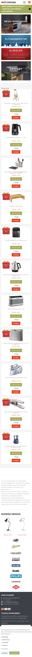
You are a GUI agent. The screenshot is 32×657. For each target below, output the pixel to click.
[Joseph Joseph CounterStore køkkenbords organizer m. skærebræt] (16, 164)
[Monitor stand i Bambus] (16, 198)
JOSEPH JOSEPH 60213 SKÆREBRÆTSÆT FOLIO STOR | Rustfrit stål (16, 344)
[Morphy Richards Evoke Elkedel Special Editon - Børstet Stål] (16, 267)
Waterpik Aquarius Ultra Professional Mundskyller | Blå (16, 447)
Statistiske (4, 645)
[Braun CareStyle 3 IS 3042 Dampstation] (16, 369)
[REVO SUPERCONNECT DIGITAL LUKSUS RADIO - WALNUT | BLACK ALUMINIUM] (22, 524)
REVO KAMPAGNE (16, 21)
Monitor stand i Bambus (16, 206)
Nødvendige (5, 637)
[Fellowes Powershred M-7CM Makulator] (16, 232)
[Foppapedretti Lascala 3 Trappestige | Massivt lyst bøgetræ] (16, 95)
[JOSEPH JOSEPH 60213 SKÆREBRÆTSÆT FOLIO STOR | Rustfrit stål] (16, 335)
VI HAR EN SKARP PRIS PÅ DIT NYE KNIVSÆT (16, 72)
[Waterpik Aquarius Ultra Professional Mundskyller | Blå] (16, 438)
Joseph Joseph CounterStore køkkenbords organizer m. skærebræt (16, 172)
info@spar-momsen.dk (12, 602)
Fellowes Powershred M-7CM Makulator (16, 240)
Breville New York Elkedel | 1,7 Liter (16, 137)
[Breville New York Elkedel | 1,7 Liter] (16, 129)
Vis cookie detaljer (4, 648)
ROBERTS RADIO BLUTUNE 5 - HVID (16, 309)
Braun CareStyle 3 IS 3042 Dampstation (16, 377)
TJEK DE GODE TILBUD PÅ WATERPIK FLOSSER (16, 42)
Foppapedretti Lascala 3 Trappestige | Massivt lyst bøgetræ (16, 104)
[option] (8, 527)
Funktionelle (5, 642)
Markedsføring (5, 639)
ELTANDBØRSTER (16, 39)
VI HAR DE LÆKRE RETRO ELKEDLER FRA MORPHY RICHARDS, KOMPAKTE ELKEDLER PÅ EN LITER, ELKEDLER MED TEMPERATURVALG (15, 56)
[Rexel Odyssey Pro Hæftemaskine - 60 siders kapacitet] (16, 404)
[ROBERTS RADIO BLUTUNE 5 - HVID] (16, 301)
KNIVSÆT (16, 69)
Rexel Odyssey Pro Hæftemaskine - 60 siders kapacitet (16, 412)
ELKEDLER (16, 50)
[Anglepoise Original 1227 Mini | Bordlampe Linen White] (7, 524)
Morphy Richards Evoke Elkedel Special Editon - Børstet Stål (16, 275)
